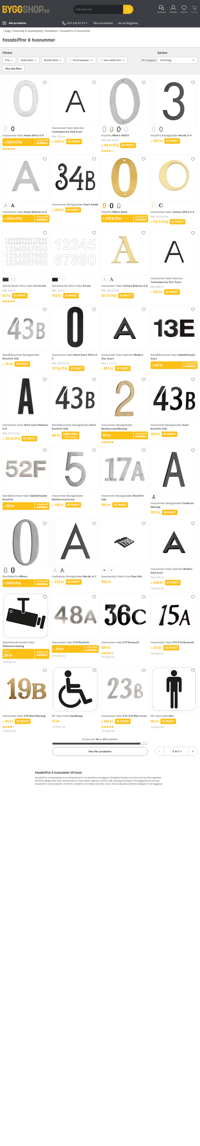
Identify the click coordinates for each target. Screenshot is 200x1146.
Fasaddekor (51, 30)
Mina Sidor (173, 12)
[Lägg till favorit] (44, 82)
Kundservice (161, 12)
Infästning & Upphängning (27, 30)
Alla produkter (18, 23)
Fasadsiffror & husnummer (75, 30)
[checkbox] (81, 60)
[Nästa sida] (193, 751)
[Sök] (128, 9)
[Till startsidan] (25, 9)
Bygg (7, 30)
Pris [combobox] (7, 60)
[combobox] (176, 751)
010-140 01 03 (76, 23)
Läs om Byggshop (128, 23)
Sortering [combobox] (165, 60)
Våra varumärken (103, 23)
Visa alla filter (13, 68)
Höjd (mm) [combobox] (27, 60)
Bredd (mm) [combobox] (51, 60)
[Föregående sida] (159, 751)
